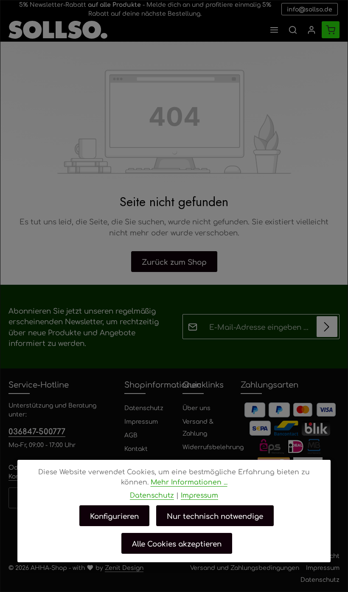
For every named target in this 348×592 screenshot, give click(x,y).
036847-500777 (36, 431)
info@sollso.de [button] (309, 9)
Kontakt (136, 448)
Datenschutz (143, 407)
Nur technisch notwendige (215, 516)
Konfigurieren (114, 516)
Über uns (196, 407)
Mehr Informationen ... (189, 481)
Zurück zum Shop (174, 261)
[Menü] (274, 29)
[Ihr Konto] (311, 29)
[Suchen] (292, 29)
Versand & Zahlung (197, 427)
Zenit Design (124, 567)
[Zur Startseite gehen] (57, 29)
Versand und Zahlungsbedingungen (244, 567)
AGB (131, 435)
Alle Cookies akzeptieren (177, 543)
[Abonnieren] (327, 326)
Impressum (141, 421)
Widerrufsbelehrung (213, 446)
